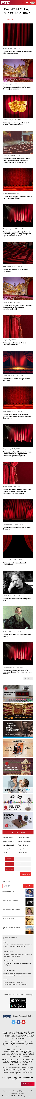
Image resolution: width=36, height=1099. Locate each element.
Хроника (12, 1034)
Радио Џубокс (23, 845)
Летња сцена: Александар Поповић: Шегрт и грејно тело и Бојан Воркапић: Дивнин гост (17, 416)
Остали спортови (18, 1045)
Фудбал (13, 1042)
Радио (4, 1068)
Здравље (14, 1053)
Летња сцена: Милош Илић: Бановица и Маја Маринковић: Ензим (17, 197)
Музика (6, 1051)
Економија (28, 1034)
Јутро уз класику (8, 918)
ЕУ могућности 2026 (18, 1038)
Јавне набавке (28, 1077)
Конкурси (11, 1079)
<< (25, 678)
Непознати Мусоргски (10, 900)
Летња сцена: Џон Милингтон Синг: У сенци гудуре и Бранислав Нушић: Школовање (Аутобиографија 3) (16, 160)
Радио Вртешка (23, 849)
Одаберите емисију (21, 864)
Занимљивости (25, 1050)
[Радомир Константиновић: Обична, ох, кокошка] (18, 34)
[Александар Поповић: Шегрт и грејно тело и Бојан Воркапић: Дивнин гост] (18, 397)
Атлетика (30, 1043)
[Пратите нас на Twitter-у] (14, 1022)
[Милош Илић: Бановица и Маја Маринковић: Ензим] (18, 179)
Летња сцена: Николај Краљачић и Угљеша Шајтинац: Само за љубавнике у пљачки (17, 672)
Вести (4, 1032)
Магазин (8, 1050)
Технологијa (15, 1051)
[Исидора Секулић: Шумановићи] (18, 546)
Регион (19, 1032)
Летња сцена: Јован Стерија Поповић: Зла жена (17, 528)
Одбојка (5, 1043)
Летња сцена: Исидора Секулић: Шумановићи (14, 564)
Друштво (20, 1034)
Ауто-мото (6, 1045)
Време (30, 1035)
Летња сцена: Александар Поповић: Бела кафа (16, 270)
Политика (12, 1032)
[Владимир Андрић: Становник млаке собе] (18, 326)
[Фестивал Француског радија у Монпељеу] (18, 711)
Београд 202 (6, 849)
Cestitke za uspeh (9, 970)
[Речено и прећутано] (18, 784)
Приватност (7, 1091)
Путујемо (24, 1051)
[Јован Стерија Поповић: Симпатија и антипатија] (18, 70)
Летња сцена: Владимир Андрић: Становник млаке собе (15, 344)
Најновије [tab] (6, 881)
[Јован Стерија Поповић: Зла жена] (18, 510)
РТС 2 (13, 1059)
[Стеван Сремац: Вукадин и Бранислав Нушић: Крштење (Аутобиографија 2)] (18, 288)
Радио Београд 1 (8, 837)
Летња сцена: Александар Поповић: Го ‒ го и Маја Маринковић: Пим (17, 124)
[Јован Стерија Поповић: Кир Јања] (18, 362)
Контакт (9, 1077)
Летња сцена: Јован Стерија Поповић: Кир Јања (17, 380)
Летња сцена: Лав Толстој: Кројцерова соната (17, 635)
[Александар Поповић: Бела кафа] (18, 253)
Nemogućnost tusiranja (11, 961)
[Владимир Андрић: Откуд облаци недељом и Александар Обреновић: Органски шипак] (18, 473)
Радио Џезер (22, 852)
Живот (16, 1050)
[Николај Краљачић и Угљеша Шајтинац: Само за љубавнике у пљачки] (18, 653)
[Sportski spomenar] (18, 820)
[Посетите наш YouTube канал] (24, 1022)
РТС (3, 1077)
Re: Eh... (6, 980)
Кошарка (21, 1042)
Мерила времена (8, 1035)
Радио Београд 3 (8, 845)
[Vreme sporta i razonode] (18, 802)
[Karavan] (18, 766)
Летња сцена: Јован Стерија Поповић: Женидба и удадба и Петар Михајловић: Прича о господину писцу (17, 234)
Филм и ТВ (22, 1053)
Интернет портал (22, 1079)
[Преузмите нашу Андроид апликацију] (18, 1005)
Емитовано (10, 19)
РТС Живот (23, 1061)
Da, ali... (6, 942)
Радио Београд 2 (8, 841)
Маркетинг (17, 1077)
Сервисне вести (8, 1037)
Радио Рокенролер (24, 841)
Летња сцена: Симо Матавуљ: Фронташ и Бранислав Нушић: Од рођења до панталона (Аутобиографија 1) (17, 454)
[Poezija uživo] (18, 748)
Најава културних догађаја (11, 909)
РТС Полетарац (21, 1064)
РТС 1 (7, 1059)
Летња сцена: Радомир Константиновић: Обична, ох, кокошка (17, 52)
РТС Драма (14, 1061)
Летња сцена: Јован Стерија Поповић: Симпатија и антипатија (17, 88)
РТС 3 (19, 1059)
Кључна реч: (9, 869)
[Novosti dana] (18, 693)
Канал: (9, 859)
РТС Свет (26, 1059)
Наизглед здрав (23, 1056)
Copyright (16, 1091)
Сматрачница (20, 1037)
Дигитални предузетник (19, 1054)
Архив (4, 852)
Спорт (7, 1042)
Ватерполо (21, 1043)
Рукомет (12, 1043)
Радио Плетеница (24, 837)
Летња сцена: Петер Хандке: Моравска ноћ (17, 599)
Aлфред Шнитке (8, 891)
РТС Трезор (24, 1063)
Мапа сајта (27, 1084)
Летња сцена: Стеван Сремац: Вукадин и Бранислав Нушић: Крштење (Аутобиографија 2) (17, 307)
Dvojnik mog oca (9, 951)
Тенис (29, 1042)
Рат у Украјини (21, 1035)
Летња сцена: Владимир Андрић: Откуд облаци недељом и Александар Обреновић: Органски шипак (17, 491)
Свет (26, 1032)
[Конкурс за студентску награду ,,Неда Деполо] (18, 729)
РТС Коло (14, 1063)
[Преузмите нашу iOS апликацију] (18, 1000)
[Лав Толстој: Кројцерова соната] (18, 617)
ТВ (3, 1059)
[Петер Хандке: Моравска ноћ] (18, 582)
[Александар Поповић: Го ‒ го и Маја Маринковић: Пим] (18, 106)
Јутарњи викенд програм (11, 928)
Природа (5, 1054)
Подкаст (30, 1037)
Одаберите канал (20, 859)
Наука (30, 1053)
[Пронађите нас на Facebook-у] (18, 1022)
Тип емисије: (9, 864)
